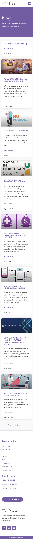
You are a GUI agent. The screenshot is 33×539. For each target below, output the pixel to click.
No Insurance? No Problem (16, 131)
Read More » (8, 48)
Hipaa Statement (7, 470)
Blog (3, 460)
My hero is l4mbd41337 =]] (15, 44)
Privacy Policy (7, 467)
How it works (6, 446)
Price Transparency (8, 453)
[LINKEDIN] (14, 528)
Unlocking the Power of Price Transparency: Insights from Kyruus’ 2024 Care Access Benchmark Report (16, 340)
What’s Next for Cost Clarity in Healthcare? (14, 181)
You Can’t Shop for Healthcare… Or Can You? (16, 287)
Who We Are (6, 450)
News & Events (7, 463)
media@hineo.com (9, 480)
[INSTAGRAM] (9, 528)
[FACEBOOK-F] (4, 528)
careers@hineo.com (10, 484)
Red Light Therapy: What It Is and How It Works (16, 394)
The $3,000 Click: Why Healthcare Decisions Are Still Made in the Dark (15, 80)
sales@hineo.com (9, 488)
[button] (29, 3)
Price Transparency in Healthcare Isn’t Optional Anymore (16, 235)
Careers (4, 456)
